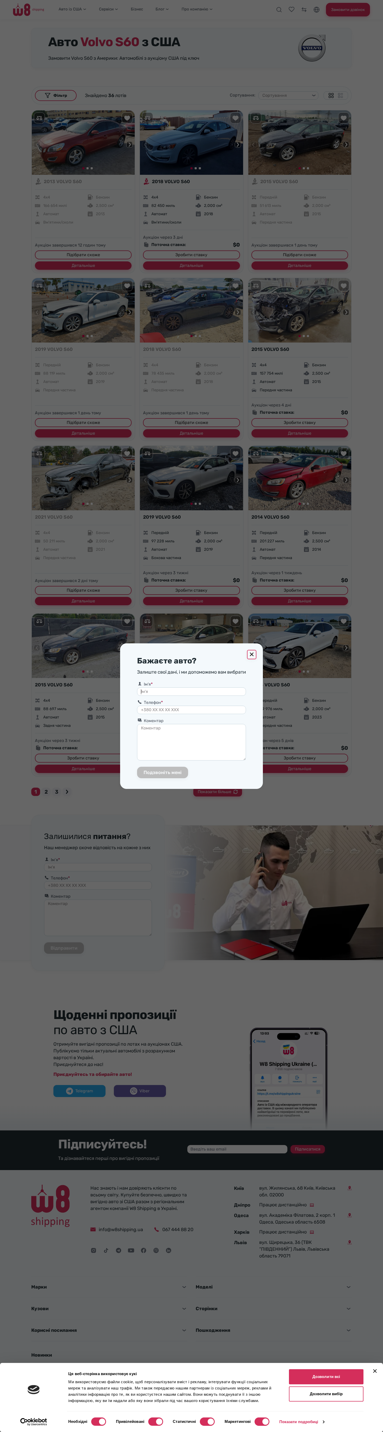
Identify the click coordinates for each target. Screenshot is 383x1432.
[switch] (155, 1421)
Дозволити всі (326, 1376)
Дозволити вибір (326, 1394)
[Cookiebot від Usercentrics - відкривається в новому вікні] (34, 1422)
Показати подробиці (298, 1421)
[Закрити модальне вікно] (251, 654)
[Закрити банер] (375, 1371)
